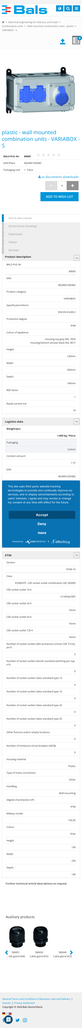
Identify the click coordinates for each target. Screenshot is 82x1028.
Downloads (16, 234)
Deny (42, 524)
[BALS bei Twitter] (17, 1021)
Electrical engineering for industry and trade (33, 22)
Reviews (14, 250)
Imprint (6, 1003)
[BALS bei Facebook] (3, 1021)
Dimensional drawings (23, 226)
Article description (20, 218)
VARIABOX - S (9, 30)
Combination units (12, 26)
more (42, 533)
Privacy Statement (24, 1003)
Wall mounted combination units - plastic (50, 26)
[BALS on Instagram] (25, 1021)
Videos (13, 242)
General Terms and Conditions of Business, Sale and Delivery (36, 999)
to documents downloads (60, 177)
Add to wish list (59, 197)
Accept (42, 515)
